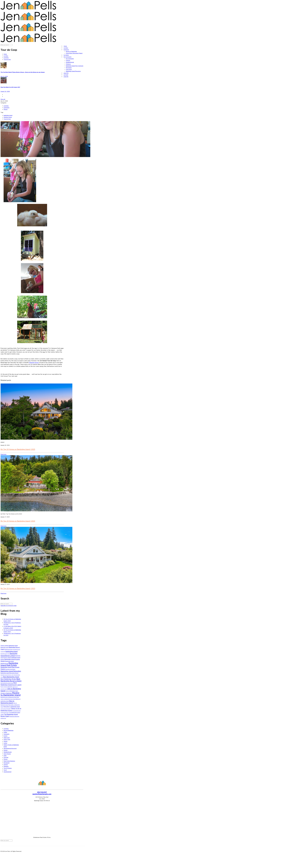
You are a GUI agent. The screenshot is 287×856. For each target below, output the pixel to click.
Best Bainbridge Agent (11, 677)
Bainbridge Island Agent (5, 653)
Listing (5, 743)
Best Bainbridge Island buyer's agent (11, 684)
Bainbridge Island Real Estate (9, 664)
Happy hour (7, 737)
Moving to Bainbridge (6, 693)
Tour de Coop (7, 59)
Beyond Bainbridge (8, 730)
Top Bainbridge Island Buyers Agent (9, 715)
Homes (5, 741)
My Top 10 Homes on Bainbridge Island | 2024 (18, 521)
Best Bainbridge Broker (8, 679)
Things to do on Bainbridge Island (11, 710)
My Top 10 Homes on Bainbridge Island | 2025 (18, 449)
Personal (6, 757)
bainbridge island (8, 115)
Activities (6, 58)
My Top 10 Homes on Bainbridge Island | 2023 (18, 588)
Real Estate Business (9, 761)
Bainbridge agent (5, 647)
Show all (3, 99)
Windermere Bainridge (14, 716)
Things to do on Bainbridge (5, 708)
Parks (5, 755)
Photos (5, 109)
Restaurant (6, 763)
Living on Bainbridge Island (11, 691)
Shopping (6, 766)
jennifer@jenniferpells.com (42, 794)
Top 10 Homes (8, 768)
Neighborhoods (8, 752)
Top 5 (5, 770)
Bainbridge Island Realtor (10, 669)
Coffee (5, 732)
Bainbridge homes (9, 649)
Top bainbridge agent (16, 710)
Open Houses (7, 754)
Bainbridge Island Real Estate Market (10, 668)
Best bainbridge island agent (7, 683)
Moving (5, 750)
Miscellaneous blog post (10, 748)
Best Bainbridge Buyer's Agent (11, 680)
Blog (6, 56)
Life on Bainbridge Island (11, 689)
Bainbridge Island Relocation (11, 671)
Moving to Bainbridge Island (11, 693)
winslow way (3, 718)
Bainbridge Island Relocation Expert (9, 673)
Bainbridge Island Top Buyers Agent (7, 674)
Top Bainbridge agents (5, 712)
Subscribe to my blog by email (8, 605)
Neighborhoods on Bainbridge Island (9, 697)
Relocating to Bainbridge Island (12, 706)
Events (5, 736)
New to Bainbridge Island (7, 702)
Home (5, 54)
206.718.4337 (42, 792)
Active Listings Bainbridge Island (9, 645)
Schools (6, 764)
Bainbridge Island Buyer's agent (9, 654)
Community (6, 107)
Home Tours (7, 739)
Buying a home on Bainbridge (6, 686)
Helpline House (8, 117)
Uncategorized (7, 772)
